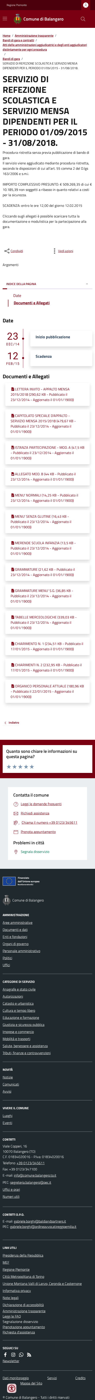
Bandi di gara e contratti (18, 40)
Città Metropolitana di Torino (23, 1276)
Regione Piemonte (17, 5)
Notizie (8, 1077)
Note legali (11, 1297)
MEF (6, 1262)
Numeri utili (11, 1196)
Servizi (52, 1378)
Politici (7, 958)
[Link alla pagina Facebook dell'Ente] (5, 1354)
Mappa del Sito (31, 1383)
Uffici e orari (11, 1189)
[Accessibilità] (11, 1388)
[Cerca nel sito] (81, 19)
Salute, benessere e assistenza (25, 1045)
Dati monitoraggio (16, 1378)
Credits (80, 1378)
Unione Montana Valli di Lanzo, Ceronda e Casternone (42, 1283)
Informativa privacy (17, 1290)
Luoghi (7, 1115)
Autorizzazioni (13, 996)
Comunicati (11, 1084)
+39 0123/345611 (31, 1163)
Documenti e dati (15, 929)
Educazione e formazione (21, 1017)
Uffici (6, 965)
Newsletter (11, 1361)
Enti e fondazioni (15, 936)
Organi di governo (15, 943)
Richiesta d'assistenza (19, 1332)
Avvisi (7, 1091)
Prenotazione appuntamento (24, 1327)
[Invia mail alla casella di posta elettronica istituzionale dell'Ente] (35, 1175)
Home (6, 35)
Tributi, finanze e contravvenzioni (27, 1053)
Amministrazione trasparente (34, 35)
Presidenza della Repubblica (23, 1255)
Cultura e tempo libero (19, 1010)
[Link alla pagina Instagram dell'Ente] (13, 1354)
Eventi (7, 1122)
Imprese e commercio (18, 1031)
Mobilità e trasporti (16, 1038)
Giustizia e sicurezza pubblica (23, 1024)
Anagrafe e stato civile (19, 989)
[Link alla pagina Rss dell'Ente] (29, 1354)
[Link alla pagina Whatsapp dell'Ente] (21, 1354)
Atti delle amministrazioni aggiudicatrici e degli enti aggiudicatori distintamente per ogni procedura (45, 47)
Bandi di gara (11, 58)
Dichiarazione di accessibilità (23, 1304)
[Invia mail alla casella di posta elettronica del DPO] (40, 1221)
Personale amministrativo (21, 950)
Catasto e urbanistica (18, 1003)
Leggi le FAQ (12, 1316)
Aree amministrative (17, 922)
